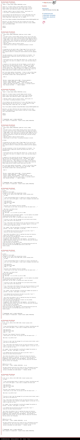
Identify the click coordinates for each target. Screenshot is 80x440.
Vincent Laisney (12, 189)
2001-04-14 (3, 321)
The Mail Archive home (48, 13)
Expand (45, 18)
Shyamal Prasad (12, 3)
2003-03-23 (3, 3)
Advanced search (45, 8)
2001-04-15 (3, 189)
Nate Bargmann (12, 33)
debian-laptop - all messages (49, 15)
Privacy (28, 438)
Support (24, 438)
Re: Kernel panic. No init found (8, 188)
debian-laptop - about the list (49, 16)
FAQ (21, 438)
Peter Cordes (12, 321)
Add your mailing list (15, 438)
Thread (7, 3)
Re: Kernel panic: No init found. (8, 2)
